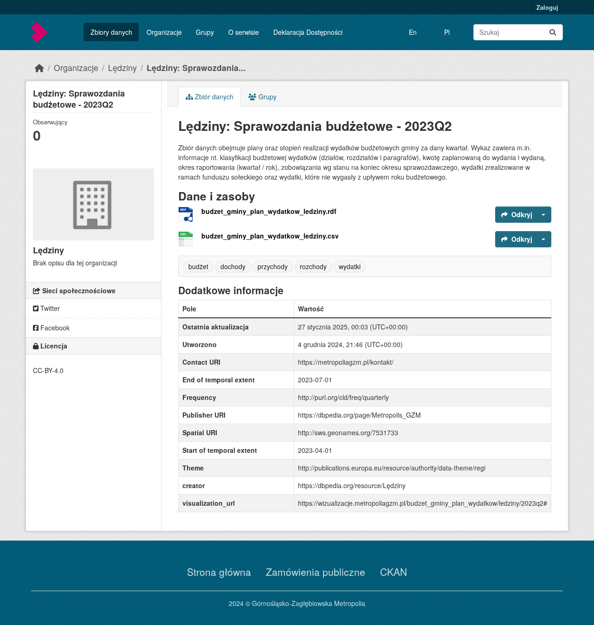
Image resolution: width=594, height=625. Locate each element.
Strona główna (219, 572)
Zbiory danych (111, 32)
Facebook (54, 327)
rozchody (313, 266)
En (413, 32)
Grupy (205, 32)
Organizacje (164, 32)
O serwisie (243, 32)
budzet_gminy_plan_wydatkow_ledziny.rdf (268, 211)
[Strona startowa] (39, 67)
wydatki (350, 266)
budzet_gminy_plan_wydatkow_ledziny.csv (270, 235)
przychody (273, 266)
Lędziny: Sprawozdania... (196, 67)
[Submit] (552, 32)
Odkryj (521, 214)
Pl (447, 32)
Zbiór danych (213, 96)
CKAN (393, 572)
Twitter (49, 308)
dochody (232, 266)
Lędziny (122, 67)
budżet (198, 266)
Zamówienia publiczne (315, 572)
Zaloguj (547, 7)
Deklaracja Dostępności (307, 32)
